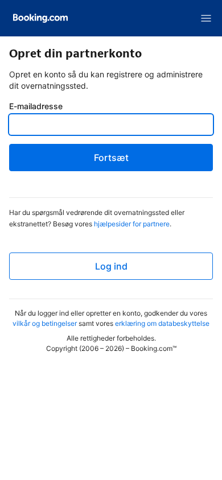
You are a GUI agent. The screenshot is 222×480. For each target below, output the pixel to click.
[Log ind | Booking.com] (40, 18)
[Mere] (206, 18)
